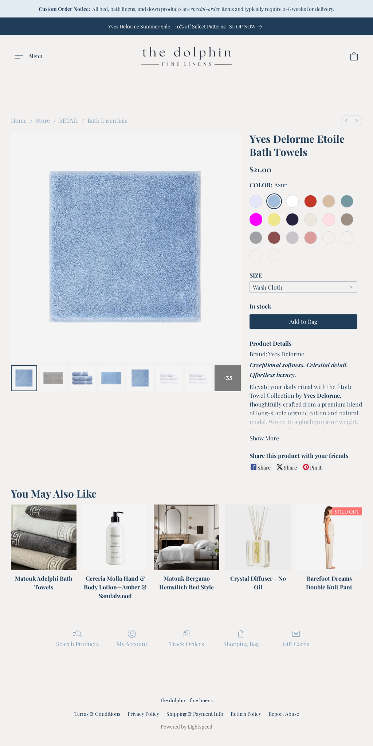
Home (19, 120)
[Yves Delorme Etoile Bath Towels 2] (82, 378)
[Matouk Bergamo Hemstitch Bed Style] (186, 537)
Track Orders (186, 644)
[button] (186, 57)
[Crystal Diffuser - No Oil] (258, 537)
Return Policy (246, 713)
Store (43, 120)
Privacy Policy (143, 713)
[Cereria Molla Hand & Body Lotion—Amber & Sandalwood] (115, 537)
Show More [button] (264, 438)
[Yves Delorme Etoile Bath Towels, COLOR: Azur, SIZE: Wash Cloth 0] (24, 378)
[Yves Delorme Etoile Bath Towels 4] (140, 378)
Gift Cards (296, 644)
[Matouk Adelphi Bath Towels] (43, 537)
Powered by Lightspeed (186, 726)
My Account (132, 644)
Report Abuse (283, 713)
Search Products (77, 644)
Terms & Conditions (97, 713)
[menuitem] (346, 120)
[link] (247, 26)
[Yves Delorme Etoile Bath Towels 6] (198, 378)
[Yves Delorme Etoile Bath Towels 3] (111, 378)
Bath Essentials (107, 120)
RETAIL (68, 120)
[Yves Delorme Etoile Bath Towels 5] (169, 378)
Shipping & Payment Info (194, 713)
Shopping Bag (241, 644)
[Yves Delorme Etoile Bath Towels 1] (53, 378)
